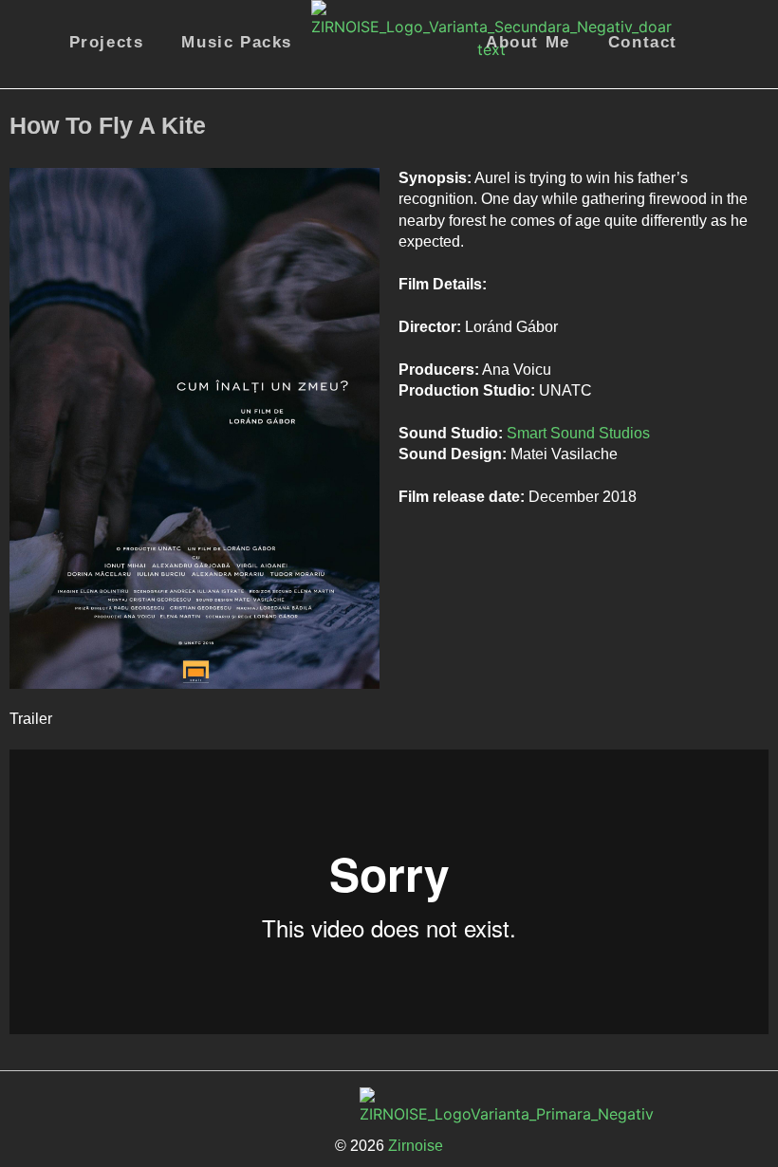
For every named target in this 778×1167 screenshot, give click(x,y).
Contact (642, 42)
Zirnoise (413, 1146)
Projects (106, 42)
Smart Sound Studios (578, 433)
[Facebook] (692, 125)
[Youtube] (508, 1106)
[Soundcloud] (560, 1106)
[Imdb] (745, 125)
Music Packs (236, 42)
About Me (528, 42)
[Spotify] (456, 1106)
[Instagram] (264, 1106)
